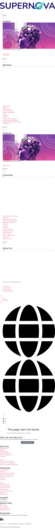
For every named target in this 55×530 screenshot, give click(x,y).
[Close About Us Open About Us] (4, 244)
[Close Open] (4, 414)
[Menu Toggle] (1, 12)
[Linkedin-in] (1, 519)
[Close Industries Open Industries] (4, 171)
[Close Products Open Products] (4, 129)
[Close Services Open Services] (4, 60)
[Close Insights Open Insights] (4, 17)
